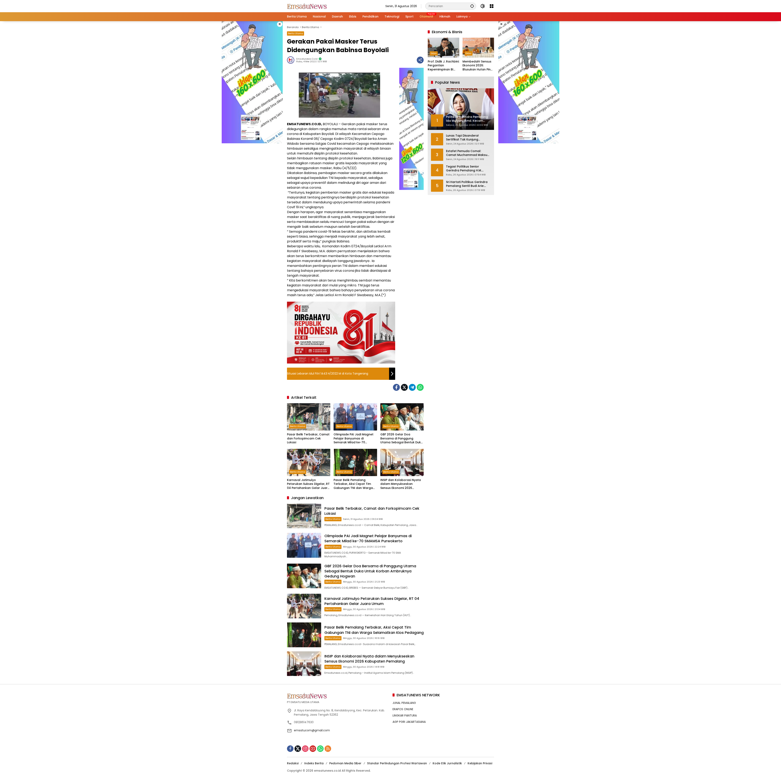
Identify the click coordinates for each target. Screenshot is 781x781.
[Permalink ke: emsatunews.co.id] (291, 60)
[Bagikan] (420, 60)
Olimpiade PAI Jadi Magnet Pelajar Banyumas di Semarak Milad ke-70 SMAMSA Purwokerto (353, 439)
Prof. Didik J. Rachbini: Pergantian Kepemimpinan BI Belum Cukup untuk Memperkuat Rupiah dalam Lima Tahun (443, 66)
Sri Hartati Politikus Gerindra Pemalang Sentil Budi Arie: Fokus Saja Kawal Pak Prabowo (467, 184)
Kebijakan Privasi (480, 763)
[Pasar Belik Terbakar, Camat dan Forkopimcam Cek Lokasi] (308, 416)
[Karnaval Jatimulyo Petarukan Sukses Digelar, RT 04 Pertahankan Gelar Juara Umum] (308, 462)
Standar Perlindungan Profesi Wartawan (397, 763)
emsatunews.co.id (306, 59)
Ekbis (434, 53)
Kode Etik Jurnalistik (447, 763)
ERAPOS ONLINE (403, 709)
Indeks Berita (314, 763)
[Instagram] (305, 748)
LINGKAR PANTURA (405, 715)
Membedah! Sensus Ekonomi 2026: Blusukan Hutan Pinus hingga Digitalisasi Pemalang (478, 66)
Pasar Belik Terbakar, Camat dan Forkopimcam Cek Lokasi (308, 438)
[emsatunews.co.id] (307, 6)
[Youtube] (313, 748)
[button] (472, 6)
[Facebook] (396, 387)
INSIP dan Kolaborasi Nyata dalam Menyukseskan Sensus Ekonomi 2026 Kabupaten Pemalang (400, 484)
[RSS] (328, 748)
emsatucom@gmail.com (312, 730)
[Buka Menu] (491, 6)
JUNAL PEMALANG (404, 703)
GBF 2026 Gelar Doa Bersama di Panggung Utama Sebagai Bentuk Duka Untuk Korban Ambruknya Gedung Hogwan (401, 439)
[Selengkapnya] (337, 695)
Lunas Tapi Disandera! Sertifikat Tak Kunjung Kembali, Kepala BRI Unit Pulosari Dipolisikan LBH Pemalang (464, 138)
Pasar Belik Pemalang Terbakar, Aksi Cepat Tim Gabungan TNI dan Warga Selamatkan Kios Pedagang (354, 484)
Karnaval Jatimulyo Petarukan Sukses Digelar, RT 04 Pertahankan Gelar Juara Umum (308, 484)
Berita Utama (295, 33)
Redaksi (293, 763)
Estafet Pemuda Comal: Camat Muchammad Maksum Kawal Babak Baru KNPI (468, 153)
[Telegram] (412, 387)
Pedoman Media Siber (345, 763)
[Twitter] (404, 387)
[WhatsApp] (420, 387)
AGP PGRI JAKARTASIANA (409, 722)
